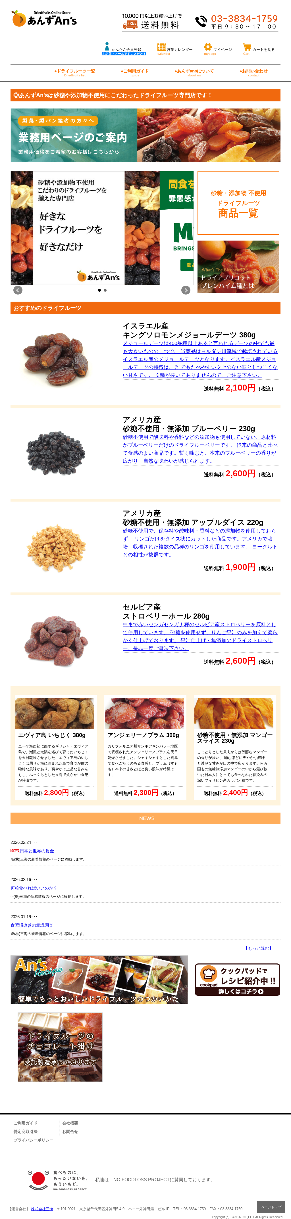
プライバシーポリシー (33, 1140)
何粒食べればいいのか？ (34, 888)
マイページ (218, 51)
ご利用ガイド (26, 1123)
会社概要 (70, 1123)
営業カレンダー (175, 51)
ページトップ (271, 1207)
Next (185, 290)
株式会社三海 (42, 1209)
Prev (17, 290)
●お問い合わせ (254, 72)
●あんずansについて (194, 72)
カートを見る (259, 51)
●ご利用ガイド (135, 72)
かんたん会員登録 (124, 51)
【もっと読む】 (258, 948)
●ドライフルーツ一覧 (74, 72)
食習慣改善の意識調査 (32, 925)
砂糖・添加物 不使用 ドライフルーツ (238, 204)
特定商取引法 (26, 1131)
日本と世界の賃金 (36, 850)
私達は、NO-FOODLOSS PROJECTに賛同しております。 (155, 1179)
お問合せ (70, 1131)
